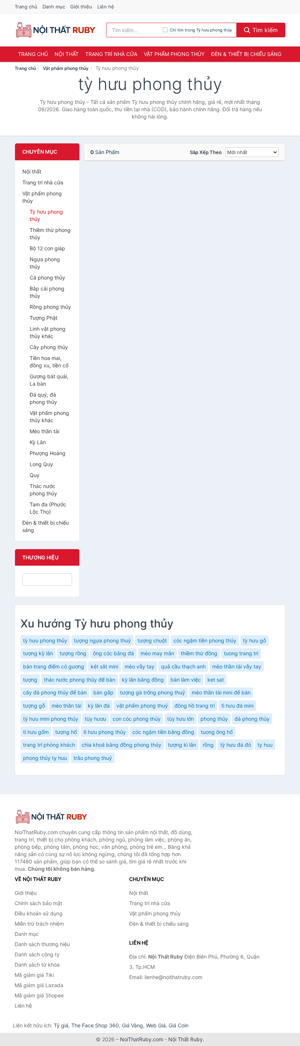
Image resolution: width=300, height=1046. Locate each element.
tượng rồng (73, 653)
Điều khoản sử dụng (39, 913)
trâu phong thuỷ (93, 758)
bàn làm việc (185, 679)
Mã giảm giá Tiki (34, 975)
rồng (208, 745)
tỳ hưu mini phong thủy (50, 719)
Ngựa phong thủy (45, 263)
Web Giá (156, 1025)
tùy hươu (95, 719)
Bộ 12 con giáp (47, 248)
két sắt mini (104, 666)
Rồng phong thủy (50, 307)
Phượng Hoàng (47, 453)
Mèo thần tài (44, 431)
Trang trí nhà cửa (111, 54)
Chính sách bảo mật (38, 903)
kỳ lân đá (99, 705)
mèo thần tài (66, 705)
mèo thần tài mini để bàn (221, 692)
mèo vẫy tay (139, 666)
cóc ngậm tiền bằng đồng (163, 732)
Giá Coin (178, 1025)
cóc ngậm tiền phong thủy (204, 640)
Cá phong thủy (47, 277)
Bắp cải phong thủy (47, 292)
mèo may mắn (157, 653)
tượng (30, 679)
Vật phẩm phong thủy (174, 54)
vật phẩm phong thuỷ (142, 705)
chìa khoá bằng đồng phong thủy (121, 745)
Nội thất (67, 54)
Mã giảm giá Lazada (39, 985)
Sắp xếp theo (206, 152)
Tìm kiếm (264, 30)
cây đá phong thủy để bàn (55, 692)
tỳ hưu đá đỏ (235, 745)
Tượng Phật (43, 318)
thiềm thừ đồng (199, 653)
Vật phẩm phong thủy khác (49, 416)
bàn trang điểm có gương (53, 666)
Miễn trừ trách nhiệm (39, 924)
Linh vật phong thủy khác (47, 332)
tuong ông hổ (217, 732)
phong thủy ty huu (45, 758)
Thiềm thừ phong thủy (50, 233)
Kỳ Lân (38, 442)
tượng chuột (152, 640)
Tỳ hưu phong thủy (46, 215)
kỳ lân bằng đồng (143, 679)
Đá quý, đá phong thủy (43, 398)
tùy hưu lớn (180, 719)
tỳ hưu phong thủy (45, 640)
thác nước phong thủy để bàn (79, 679)
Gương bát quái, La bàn (49, 380)
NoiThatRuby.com (141, 1039)
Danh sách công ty (37, 954)
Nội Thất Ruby (185, 1039)
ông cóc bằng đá (113, 653)
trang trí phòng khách (49, 745)
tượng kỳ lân (38, 653)
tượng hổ (66, 732)
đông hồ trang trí (195, 705)
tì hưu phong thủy (104, 732)
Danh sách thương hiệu (42, 944)
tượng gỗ (34, 705)
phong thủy (214, 719)
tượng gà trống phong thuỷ (152, 692)
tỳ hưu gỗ (254, 640)
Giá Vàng (132, 1025)
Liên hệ (105, 7)
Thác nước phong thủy (43, 489)
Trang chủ (26, 7)
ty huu (265, 745)
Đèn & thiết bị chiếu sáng (246, 54)
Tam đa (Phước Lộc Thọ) (48, 508)
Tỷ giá (61, 1025)
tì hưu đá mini (237, 705)
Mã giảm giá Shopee (39, 995)
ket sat (215, 679)
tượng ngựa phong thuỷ (102, 640)
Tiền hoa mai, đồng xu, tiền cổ (49, 361)
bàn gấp (103, 692)
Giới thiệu (81, 7)
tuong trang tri (241, 653)
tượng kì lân (182, 745)
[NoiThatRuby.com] (55, 30)
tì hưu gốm (36, 732)
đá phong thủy (252, 719)
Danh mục (53, 7)
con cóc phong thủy (137, 719)
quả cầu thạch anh (183, 666)
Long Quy (41, 464)
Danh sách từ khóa (37, 964)
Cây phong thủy (49, 347)
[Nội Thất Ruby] (51, 817)
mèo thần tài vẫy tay (236, 666)
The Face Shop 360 (95, 1025)
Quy (35, 475)
